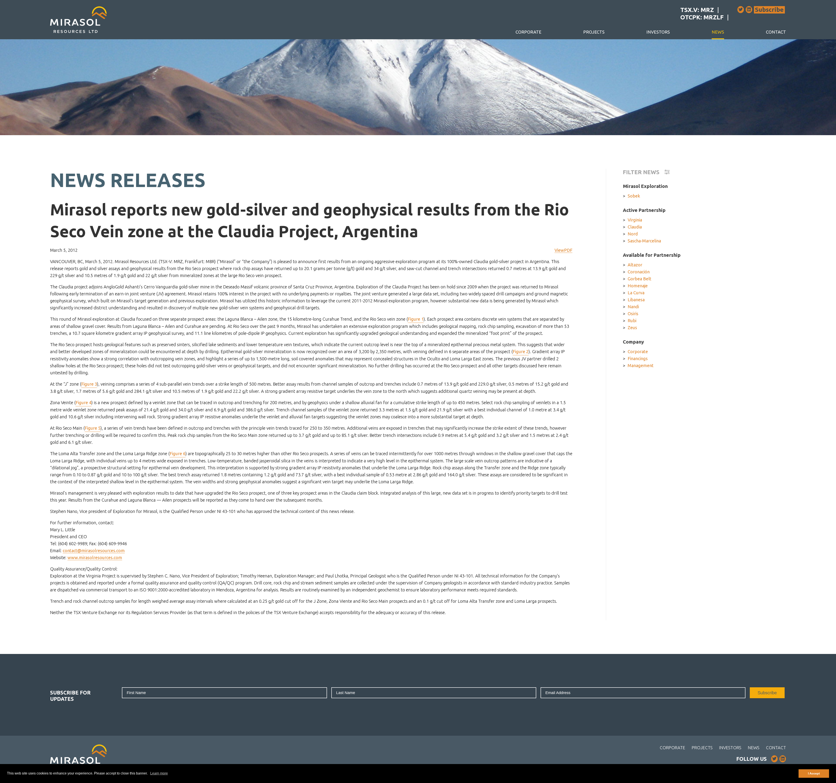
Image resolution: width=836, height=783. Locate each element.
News (718, 31)
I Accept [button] (814, 773)
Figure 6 (177, 453)
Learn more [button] (159, 773)
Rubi (632, 320)
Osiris (633, 313)
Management (641, 365)
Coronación (639, 271)
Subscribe (769, 9)
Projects (594, 31)
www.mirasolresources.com (94, 557)
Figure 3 (89, 383)
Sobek (634, 195)
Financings (638, 358)
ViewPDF (563, 250)
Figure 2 (521, 351)
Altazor (635, 264)
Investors (658, 31)
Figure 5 (93, 428)
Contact (776, 31)
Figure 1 (416, 319)
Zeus (632, 327)
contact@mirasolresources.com (94, 550)
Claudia (635, 226)
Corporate (528, 31)
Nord (633, 233)
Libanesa (636, 299)
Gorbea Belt (639, 278)
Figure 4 (83, 402)
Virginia (635, 219)
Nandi (633, 306)
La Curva (636, 292)
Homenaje (638, 285)
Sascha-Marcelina (644, 240)
